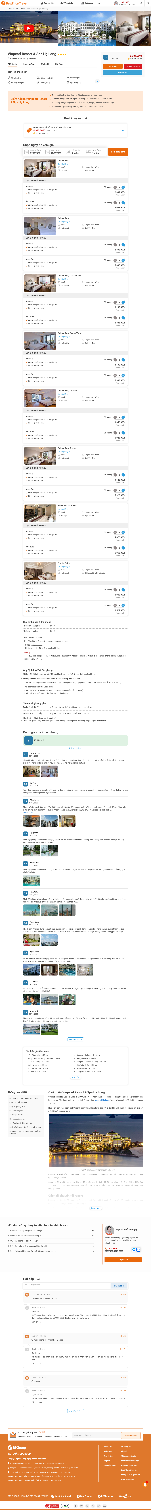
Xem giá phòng (122, 72)
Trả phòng (55, 150)
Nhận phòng (35, 150)
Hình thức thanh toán (129, 1465)
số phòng (96, 150)
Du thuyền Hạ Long (111, 1465)
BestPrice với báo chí (129, 1470)
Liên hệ (124, 1451)
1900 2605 (112, 1248)
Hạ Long (20, 9)
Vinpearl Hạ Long (102, 1100)
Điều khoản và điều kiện (130, 1461)
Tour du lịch (49, 3)
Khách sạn (88, 3)
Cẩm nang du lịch (127, 1479)
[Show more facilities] (97, 81)
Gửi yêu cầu (113, 66)
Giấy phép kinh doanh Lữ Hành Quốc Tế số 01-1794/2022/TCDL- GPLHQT (35, 1480)
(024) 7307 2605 (72, 1468)
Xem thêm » (28, 812)
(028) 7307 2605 (61, 1463)
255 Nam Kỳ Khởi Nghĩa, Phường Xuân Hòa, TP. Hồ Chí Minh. (32, 1463)
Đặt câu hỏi (119, 1286)
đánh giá (113, 58)
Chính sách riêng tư (128, 1456)
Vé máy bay (69, 3)
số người (76, 150)
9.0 (106, 57)
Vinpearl (107, 1461)
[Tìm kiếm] (148, 3)
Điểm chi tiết (74, 748)
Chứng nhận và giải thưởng (131, 1475)
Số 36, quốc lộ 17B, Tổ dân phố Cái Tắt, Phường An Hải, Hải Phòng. (34, 1472)
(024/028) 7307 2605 (114, 1251)
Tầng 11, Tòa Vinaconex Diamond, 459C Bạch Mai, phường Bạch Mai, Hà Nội (38, 1468)
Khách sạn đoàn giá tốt (133, 66)
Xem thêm (74, 1039)
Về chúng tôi (126, 1446)
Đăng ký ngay (131, 1435)
